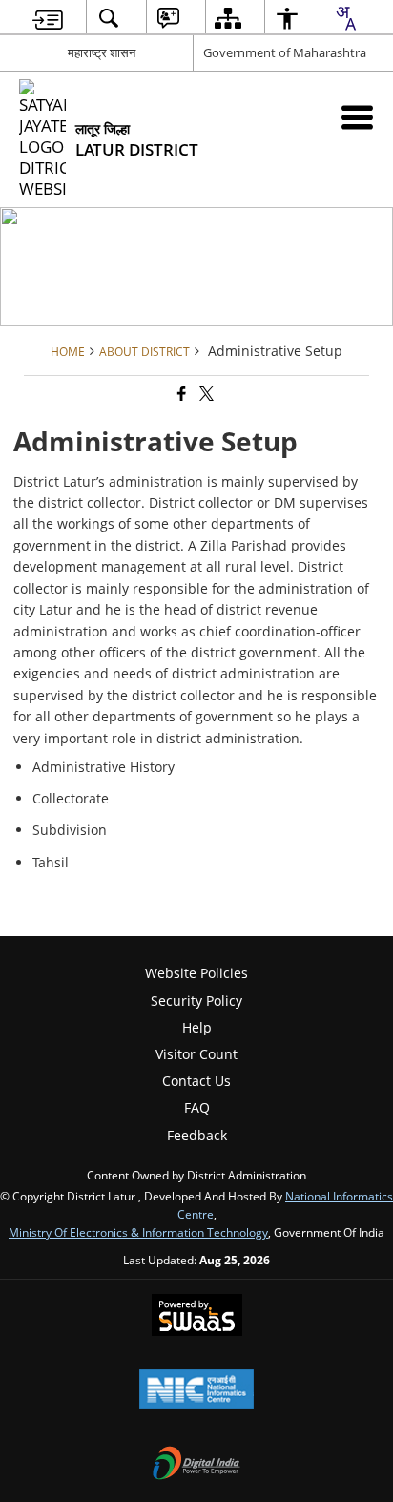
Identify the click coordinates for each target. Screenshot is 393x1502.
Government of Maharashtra (284, 52)
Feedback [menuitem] (197, 1135)
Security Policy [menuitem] (196, 1000)
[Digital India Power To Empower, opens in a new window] (196, 1465)
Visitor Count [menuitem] (196, 1054)
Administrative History (103, 767)
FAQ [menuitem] (197, 1107)
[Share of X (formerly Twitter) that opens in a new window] (205, 394)
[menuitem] (48, 17)
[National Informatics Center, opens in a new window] (196, 1391)
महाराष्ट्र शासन (101, 52)
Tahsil (50, 862)
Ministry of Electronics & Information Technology (138, 1232)
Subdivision (69, 830)
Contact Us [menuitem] (196, 1081)
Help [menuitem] (197, 1027)
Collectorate (70, 798)
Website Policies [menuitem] (196, 973)
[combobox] (345, 18)
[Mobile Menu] (357, 117)
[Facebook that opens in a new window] (180, 394)
